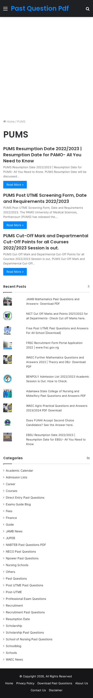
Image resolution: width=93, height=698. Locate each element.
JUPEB (10, 538)
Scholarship (14, 625)
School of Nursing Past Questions (29, 639)
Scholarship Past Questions (25, 632)
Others (10, 572)
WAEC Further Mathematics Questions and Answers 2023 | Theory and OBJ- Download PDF (56, 362)
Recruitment (14, 605)
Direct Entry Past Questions (25, 497)
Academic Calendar (19, 470)
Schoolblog (13, 646)
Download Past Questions (54, 683)
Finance (11, 518)
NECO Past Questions (21, 551)
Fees (9, 511)
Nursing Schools (17, 565)
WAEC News (14, 659)
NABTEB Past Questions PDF (26, 545)
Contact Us (38, 690)
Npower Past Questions (22, 558)
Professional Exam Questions (26, 598)
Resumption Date (18, 619)
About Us (81, 683)
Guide (10, 524)
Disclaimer (56, 690)
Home (10, 121)
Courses (11, 491)
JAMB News (14, 531)
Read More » (15, 184)
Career (10, 484)
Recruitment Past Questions (25, 612)
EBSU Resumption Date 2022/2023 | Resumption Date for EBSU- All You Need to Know (56, 439)
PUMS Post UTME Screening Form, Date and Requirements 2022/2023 (45, 198)
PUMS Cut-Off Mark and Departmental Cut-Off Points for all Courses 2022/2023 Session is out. (45, 242)
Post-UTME (14, 592)
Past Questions (16, 578)
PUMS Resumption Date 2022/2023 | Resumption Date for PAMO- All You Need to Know (42, 155)
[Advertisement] (46, 68)
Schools (11, 652)
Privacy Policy (25, 683)
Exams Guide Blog (18, 504)
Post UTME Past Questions (24, 585)
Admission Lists (16, 477)
